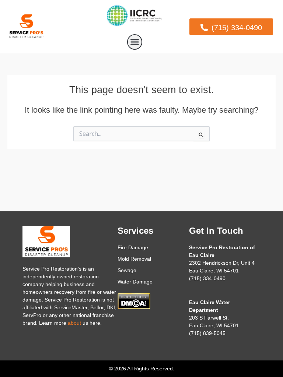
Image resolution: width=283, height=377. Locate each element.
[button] (135, 42)
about (74, 323)
